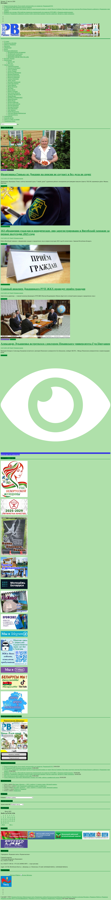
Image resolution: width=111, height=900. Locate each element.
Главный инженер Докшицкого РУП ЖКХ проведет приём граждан (43, 288)
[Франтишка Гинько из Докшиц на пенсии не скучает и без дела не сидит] (35, 168)
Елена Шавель (12, 85)
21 (1, 821)
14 (1, 819)
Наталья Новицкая (13, 105)
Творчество (10, 170)
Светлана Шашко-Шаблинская (17, 113)
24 (8, 821)
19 (12, 819)
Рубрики (3, 797)
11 (10, 817)
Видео (6, 49)
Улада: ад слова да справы (12, 119)
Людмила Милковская (14, 94)
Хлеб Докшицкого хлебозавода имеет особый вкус (31, 786)
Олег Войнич (12, 110)
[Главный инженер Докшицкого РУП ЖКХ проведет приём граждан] (35, 283)
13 (14, 817)
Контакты (7, 46)
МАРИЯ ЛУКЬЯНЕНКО (15, 97)
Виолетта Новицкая (13, 77)
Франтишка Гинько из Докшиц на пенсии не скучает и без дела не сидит (46, 174)
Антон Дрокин (12, 71)
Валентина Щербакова (14, 72)
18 (10, 819)
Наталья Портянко (13, 107)
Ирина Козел (11, 90)
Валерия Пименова (13, 74)
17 (8, 819)
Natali (11, 178)
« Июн (3, 824)
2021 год (10, 63)
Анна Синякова (12, 69)
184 (8, 348)
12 (12, 817)
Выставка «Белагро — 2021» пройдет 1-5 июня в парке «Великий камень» (35, 784)
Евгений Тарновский (14, 82)
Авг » (11, 824)
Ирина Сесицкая (13, 91)
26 (12, 821)
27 (14, 821)
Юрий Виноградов (13, 111)
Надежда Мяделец (13, 102)
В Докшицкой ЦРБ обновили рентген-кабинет (18, 7)
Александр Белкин (13, 66)
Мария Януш (11, 100)
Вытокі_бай (11, 61)
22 (4, 821)
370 (8, 178)
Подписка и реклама (10, 43)
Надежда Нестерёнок (14, 104)
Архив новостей (5, 804)
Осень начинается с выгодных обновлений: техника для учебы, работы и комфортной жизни (31, 777)
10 (8, 817)
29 (4, 823)
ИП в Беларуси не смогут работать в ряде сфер (18, 776)
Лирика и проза (8, 65)
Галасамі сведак (9, 118)
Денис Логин (12, 80)
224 (8, 293)
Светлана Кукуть (13, 114)
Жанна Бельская (12, 86)
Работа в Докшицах (10, 44)
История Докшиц (9, 58)
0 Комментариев (18, 178)
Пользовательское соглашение (16, 52)
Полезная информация (11, 51)
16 (6, 819)
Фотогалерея (8, 60)
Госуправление (5, 339)
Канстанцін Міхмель (14, 93)
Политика (13, 339)
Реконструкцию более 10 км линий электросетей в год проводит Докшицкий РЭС (28, 6)
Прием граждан (5, 226)
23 (6, 821)
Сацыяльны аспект (9, 121)
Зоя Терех (10, 88)
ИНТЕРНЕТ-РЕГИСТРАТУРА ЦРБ (18, 57)
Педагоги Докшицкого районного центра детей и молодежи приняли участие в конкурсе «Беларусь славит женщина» (39, 13)
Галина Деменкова (13, 79)
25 (10, 821)
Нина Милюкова (13, 108)
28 (1, 823)
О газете (6, 41)
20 (14, 819)
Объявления (7, 47)
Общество (4, 170)
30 (6, 823)
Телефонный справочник (15, 54)
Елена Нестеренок (13, 83)
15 (4, 819)
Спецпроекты (8, 116)
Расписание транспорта (15, 55)
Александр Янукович (14, 68)
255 (8, 238)
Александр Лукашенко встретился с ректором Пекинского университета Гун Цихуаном (55, 343)
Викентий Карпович (14, 75)
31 (8, 823)
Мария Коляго (12, 96)
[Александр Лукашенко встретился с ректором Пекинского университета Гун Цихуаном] (35, 338)
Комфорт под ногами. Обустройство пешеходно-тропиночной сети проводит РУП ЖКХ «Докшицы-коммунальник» (38, 12)
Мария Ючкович (12, 99)
